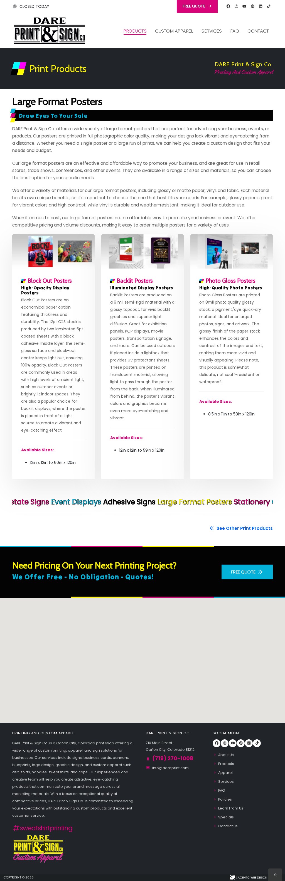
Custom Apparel (174, 31)
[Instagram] (236, 6)
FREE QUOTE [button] (194, 6)
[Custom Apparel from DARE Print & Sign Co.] (38, 848)
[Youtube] (244, 6)
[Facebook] (228, 6)
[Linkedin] (260, 6)
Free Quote (244, 572)
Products (134, 31)
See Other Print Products (244, 528)
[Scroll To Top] (275, 874)
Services (212, 31)
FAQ (234, 31)
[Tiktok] (268, 6)
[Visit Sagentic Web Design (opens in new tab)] (248, 877)
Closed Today (33, 6)
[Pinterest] (252, 6)
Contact (258, 31)
